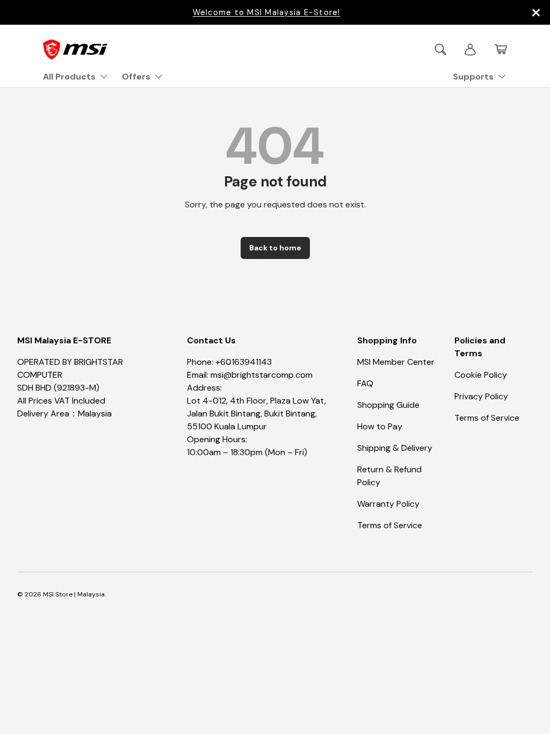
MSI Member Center (396, 362)
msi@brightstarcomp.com (262, 374)
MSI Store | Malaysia (74, 594)
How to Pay (379, 426)
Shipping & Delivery (394, 448)
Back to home (275, 248)
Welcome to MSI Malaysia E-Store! (267, 12)
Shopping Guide (388, 405)
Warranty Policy (388, 503)
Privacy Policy (481, 396)
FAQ (365, 383)
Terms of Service (389, 525)
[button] (500, 49)
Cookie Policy (480, 374)
